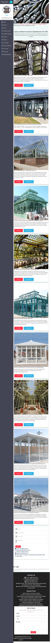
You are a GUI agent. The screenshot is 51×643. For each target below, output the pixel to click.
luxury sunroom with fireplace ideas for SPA (31, 597)
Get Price (19, 85)
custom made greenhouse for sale (19, 569)
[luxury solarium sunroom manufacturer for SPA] (31, 57)
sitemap (25, 639)
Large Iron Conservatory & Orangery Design (36, 24)
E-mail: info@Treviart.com (22, 548)
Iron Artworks (21, 24)
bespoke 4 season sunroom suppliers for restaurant (31, 599)
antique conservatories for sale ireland (31, 602)
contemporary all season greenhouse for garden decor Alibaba (31, 596)
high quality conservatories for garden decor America (31, 605)
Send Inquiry (28, 85)
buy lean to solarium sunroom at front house (31, 594)
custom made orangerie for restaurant (34, 569)
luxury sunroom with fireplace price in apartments (31, 604)
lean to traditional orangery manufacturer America (31, 601)
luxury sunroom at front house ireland (31, 593)
